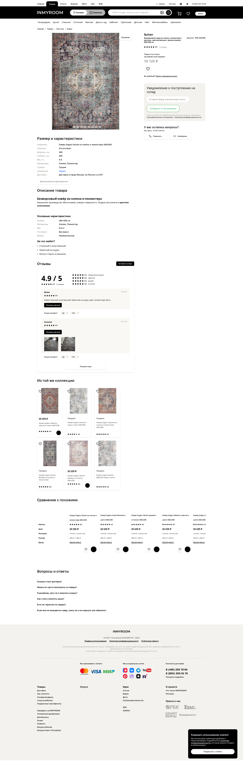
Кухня (56, 22)
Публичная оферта (150, 641)
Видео (126, 694)
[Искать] (168, 12)
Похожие (125, 37)
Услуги (63, 4)
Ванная (89, 22)
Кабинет (113, 22)
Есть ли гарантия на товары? (51, 604)
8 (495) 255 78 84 (199, 4)
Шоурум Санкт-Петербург (49, 730)
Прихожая (126, 22)
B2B (101, 4)
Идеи (126, 686)
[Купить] (58, 433)
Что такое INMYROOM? (176, 690)
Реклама (170, 694)
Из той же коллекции (55, 380)
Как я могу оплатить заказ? (50, 599)
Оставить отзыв (125, 264)
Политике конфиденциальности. (210, 741)
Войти (200, 14)
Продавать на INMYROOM (48, 710)
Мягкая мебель (160, 22)
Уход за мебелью (45, 700)
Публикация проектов (133, 700)
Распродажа (44, 22)
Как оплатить (43, 694)
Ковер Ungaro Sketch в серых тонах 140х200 (77, 423)
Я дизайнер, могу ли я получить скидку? (57, 593)
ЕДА (125, 707)
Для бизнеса (43, 717)
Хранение (176, 22)
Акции (40, 720)
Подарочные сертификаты (49, 703)
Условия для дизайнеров (48, 714)
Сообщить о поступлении (163, 108)
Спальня (66, 22)
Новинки (41, 724)
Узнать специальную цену (166, 76)
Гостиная (78, 22)
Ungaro (62, 171)
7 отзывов (163, 47)
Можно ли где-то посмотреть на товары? (57, 587)
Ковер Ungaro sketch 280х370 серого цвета (105, 476)
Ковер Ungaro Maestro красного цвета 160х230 (49, 424)
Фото (84, 4)
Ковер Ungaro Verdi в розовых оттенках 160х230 (76, 478)
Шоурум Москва (44, 727)
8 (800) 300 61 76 (177, 673)
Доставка (41, 690)
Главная (40, 4)
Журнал (74, 4)
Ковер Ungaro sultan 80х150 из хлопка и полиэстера (47, 477)
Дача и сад (101, 22)
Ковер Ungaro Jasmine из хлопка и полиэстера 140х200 (106, 424)
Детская (138, 22)
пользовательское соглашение (160, 117)
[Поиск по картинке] (162, 12)
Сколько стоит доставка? (49, 581)
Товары (52, 4)
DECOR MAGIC (75, 542)
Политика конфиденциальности (124, 641)
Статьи (126, 690)
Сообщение (182, 136)
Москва (172, 4)
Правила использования (96, 641)
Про (93, 4)
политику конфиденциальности (188, 117)
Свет (147, 22)
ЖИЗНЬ (126, 710)
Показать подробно (175, 677)
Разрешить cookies (213, 751)
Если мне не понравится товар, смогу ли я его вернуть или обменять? (71, 610)
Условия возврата (45, 697)
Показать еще (85, 366)
